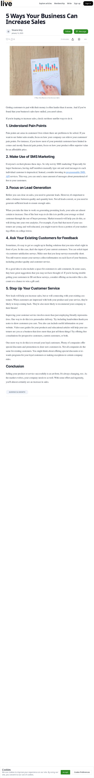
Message (82, 31)
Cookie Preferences (82, 772)
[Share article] (72, 39)
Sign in (88, 3)
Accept (65, 772)
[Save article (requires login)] (79, 39)
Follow (67, 31)
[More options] (85, 39)
